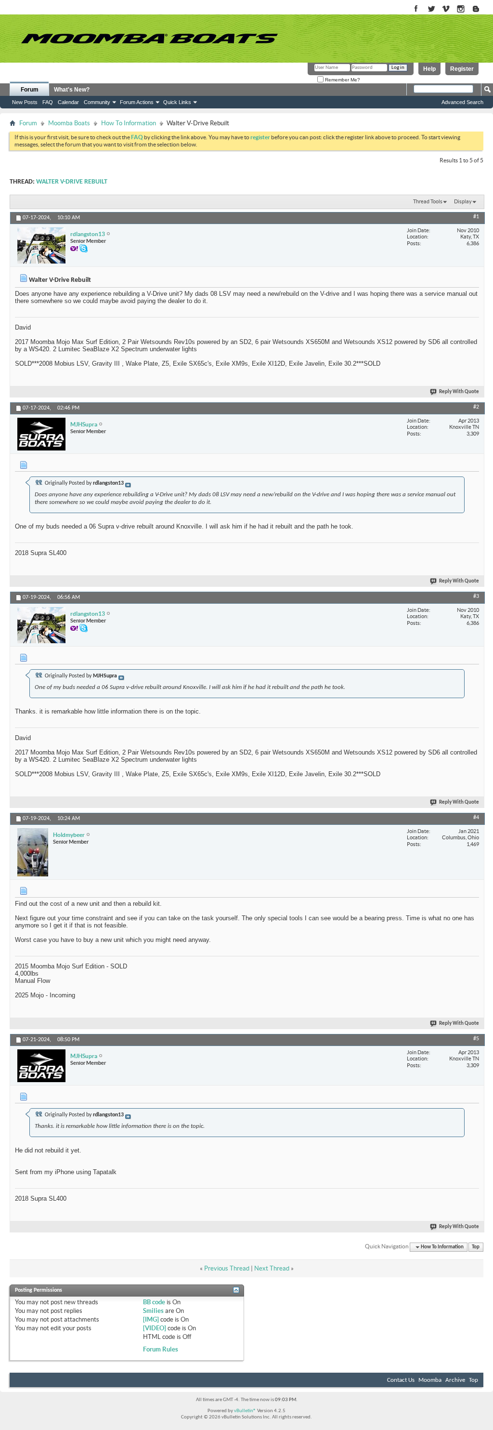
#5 (476, 1039)
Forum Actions (137, 102)
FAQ (47, 102)
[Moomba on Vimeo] (446, 9)
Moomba (429, 1380)
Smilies (153, 1310)
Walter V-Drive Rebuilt (71, 181)
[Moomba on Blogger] (480, 9)
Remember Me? (342, 79)
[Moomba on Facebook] (416, 9)
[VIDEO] (154, 1328)
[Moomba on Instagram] (461, 9)
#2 (476, 407)
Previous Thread (226, 1268)
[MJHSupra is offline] (41, 434)
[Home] (149, 38)
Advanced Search (462, 102)
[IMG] (151, 1319)
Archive (455, 1380)
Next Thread (271, 1268)
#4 (476, 818)
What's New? (72, 89)
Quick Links (177, 102)
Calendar (68, 102)
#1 (476, 217)
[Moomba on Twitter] (431, 9)
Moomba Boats (69, 123)
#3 (476, 596)
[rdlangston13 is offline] (41, 245)
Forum (30, 89)
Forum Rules (160, 1349)
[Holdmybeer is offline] (32, 852)
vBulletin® (245, 1411)
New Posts (25, 102)
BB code (154, 1302)
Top (476, 1247)
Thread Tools (427, 201)
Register (462, 69)
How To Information (128, 123)
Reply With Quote (459, 392)
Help (429, 69)
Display (463, 201)
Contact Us (401, 1380)
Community (97, 102)
